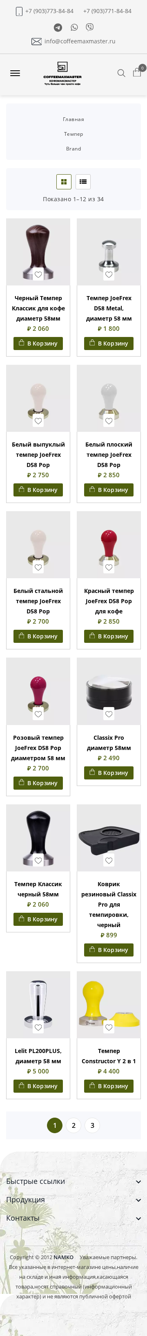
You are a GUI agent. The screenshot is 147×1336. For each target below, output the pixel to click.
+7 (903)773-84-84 (49, 11)
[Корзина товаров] (137, 73)
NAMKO (63, 1257)
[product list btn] (83, 181)
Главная (74, 119)
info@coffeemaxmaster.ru (80, 41)
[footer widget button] (73, 1181)
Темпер (73, 133)
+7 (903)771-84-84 (107, 11)
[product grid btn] (63, 181)
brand (73, 148)
